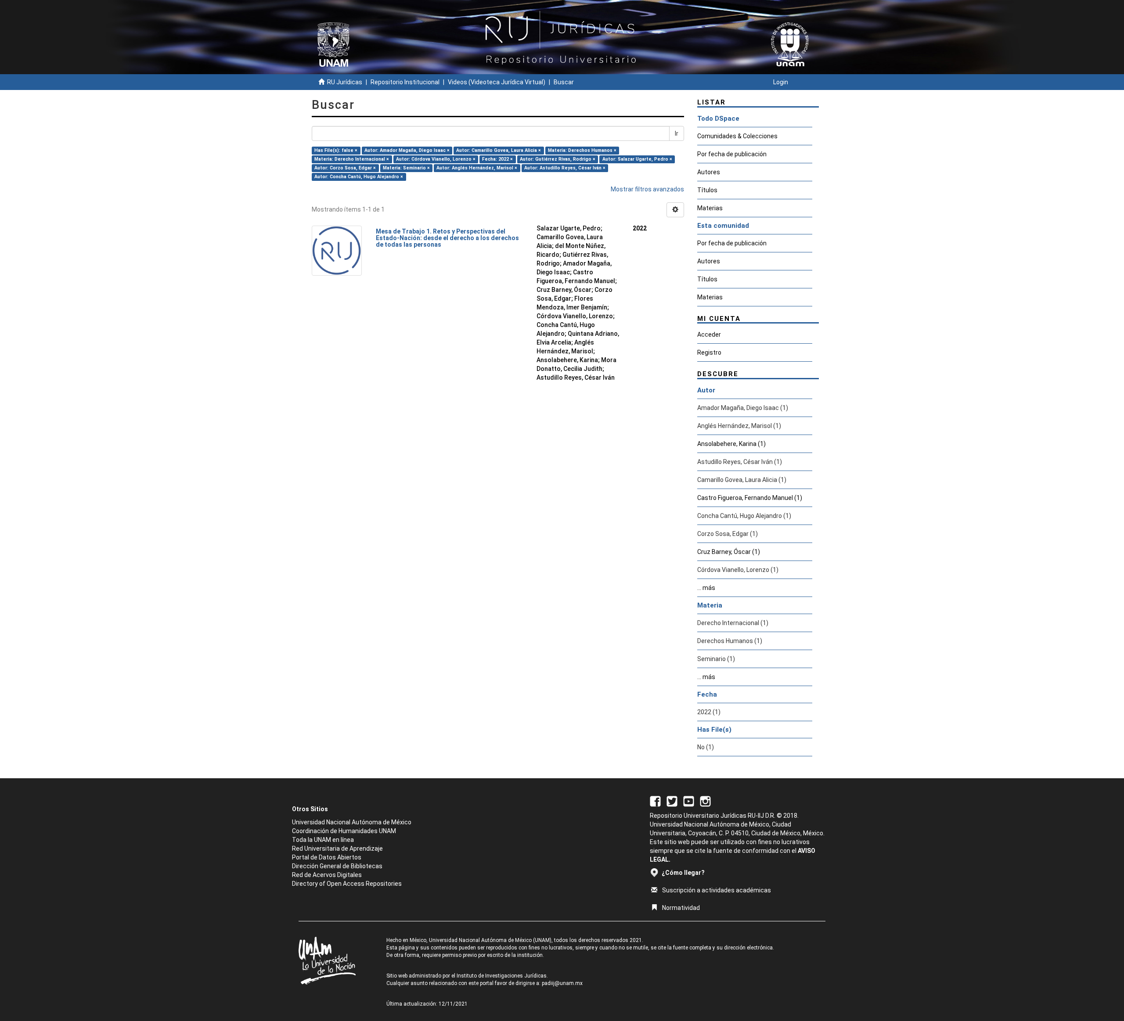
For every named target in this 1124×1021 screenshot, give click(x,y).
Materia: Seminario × (406, 168)
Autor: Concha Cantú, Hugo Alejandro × (358, 177)
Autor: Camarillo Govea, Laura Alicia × (498, 150)
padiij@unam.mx (562, 983)
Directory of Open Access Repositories (347, 883)
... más (706, 587)
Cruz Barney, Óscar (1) (728, 551)
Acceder (709, 334)
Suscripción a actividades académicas (716, 890)
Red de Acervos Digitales (327, 874)
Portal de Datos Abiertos (326, 857)
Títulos (707, 190)
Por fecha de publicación (732, 154)
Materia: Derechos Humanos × (582, 150)
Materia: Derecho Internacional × (351, 159)
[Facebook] (655, 800)
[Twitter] (671, 800)
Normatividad (681, 907)
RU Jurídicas (344, 82)
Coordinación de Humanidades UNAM (344, 830)
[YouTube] (688, 800)
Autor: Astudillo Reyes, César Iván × (564, 168)
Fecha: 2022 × (497, 159)
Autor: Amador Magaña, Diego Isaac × (407, 150)
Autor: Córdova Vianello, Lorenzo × (436, 159)
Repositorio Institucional (405, 82)
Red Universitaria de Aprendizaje (337, 848)
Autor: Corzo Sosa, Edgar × (345, 168)
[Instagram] (705, 800)
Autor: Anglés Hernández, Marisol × (476, 168)
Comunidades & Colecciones (737, 136)
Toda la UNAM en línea (323, 839)
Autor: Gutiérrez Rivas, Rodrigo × (557, 159)
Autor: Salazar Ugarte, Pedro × (637, 159)
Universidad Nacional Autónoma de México (351, 822)
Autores (708, 172)
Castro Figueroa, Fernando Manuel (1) (749, 497)
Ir (676, 133)
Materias (710, 208)
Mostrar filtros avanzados (647, 189)
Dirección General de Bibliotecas (337, 866)
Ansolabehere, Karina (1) (731, 443)
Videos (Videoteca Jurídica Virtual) (496, 82)
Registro (709, 352)
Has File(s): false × (335, 150)
